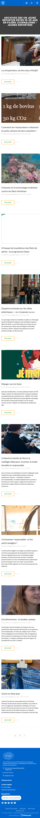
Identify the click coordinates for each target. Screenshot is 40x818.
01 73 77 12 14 (8, 772)
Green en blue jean (10, 693)
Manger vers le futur (11, 384)
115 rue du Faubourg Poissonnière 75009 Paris (14, 768)
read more (7, 81)
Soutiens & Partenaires (11, 808)
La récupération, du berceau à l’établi (19, 70)
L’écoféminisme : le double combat (18, 619)
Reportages (23, 808)
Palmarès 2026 (20, 810)
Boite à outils (31, 808)
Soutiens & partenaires (8, 790)
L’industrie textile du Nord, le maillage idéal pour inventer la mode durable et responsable (19, 462)
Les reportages (6, 787)
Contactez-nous (9, 775)
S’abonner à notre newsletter (11, 798)
